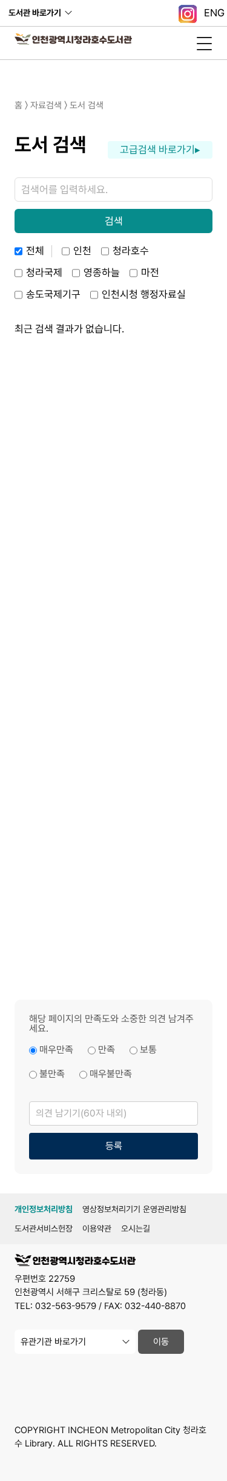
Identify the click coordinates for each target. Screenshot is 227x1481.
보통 (148, 1049)
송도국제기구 (53, 294)
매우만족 (56, 1049)
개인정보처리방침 (44, 1209)
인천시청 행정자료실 (144, 294)
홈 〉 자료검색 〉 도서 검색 (59, 105)
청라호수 (131, 251)
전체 (35, 251)
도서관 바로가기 (34, 13)
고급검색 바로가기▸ (160, 149)
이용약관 (96, 1228)
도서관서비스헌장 (44, 1228)
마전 (150, 272)
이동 (161, 1341)
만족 (106, 1049)
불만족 (52, 1074)
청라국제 (44, 272)
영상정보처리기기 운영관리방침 (134, 1209)
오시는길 (135, 1228)
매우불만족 (111, 1074)
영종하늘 (102, 272)
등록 (113, 1146)
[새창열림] (188, 13)
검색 (114, 221)
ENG (214, 13)
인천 (82, 251)
